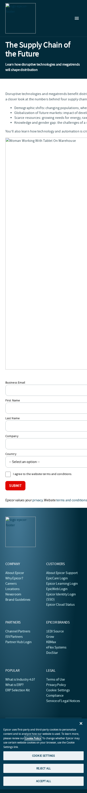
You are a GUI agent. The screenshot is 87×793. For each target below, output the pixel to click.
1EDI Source (55, 631)
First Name (12, 400)
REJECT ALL (43, 768)
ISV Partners (14, 636)
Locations (12, 589)
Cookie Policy (33, 738)
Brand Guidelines (17, 599)
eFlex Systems (56, 647)
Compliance (55, 695)
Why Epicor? (14, 578)
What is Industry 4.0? (20, 679)
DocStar (52, 653)
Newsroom (13, 594)
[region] (43, 754)
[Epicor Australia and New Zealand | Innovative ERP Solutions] (20, 18)
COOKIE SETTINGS (43, 756)
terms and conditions (71, 500)
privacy (37, 500)
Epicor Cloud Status (60, 604)
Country (11, 454)
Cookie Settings (58, 690)
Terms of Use (55, 679)
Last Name (12, 418)
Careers (11, 583)
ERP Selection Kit (17, 690)
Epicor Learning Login (62, 583)
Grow (50, 636)
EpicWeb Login (57, 589)
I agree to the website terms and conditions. (42, 474)
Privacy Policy (56, 685)
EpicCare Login (57, 578)
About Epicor (14, 573)
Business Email (15, 382)
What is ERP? (14, 685)
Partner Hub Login (18, 642)
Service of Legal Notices (63, 701)
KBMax (51, 642)
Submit (15, 485)
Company (12, 436)
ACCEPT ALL (43, 781)
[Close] (81, 723)
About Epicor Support (62, 573)
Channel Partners (17, 631)
